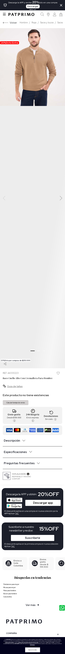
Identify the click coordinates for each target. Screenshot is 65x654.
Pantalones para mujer (11, 584)
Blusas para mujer (9, 587)
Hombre (24, 22)
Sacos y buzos (47, 22)
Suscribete (32, 538)
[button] (48, 14)
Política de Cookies (9, 642)
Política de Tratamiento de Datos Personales (28, 642)
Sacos (60, 22)
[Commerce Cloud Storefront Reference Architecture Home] (21, 14)
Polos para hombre (9, 590)
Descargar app (43, 503)
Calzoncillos (7, 597)
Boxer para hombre (10, 593)
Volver (13, 22)
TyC (13, 546)
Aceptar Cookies (32, 650)
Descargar (32, 6)
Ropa (34, 22)
